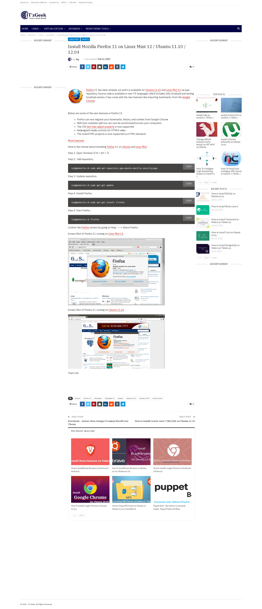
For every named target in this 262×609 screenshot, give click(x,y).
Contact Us (54, 2)
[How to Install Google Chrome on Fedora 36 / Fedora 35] (172, 451)
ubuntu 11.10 (131, 398)
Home (25, 28)
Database (74, 28)
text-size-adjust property (100, 126)
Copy (189, 166)
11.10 (153, 89)
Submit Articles (85, 2)
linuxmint (98, 398)
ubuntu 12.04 (144, 398)
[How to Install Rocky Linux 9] (202, 210)
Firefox (90, 89)
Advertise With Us (39, 2)
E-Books (72, 2)
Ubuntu (85, 39)
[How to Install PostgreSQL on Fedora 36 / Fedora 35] (202, 249)
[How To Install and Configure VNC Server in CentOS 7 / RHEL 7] (231, 158)
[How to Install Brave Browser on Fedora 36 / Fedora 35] (90, 451)
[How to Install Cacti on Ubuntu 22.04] (202, 236)
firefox (77, 398)
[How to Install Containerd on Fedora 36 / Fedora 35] (202, 223)
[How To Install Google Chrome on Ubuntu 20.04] (90, 489)
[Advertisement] (168, 15)
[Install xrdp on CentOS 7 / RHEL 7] (206, 105)
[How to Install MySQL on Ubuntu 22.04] (202, 197)
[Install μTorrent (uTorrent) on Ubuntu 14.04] (231, 129)
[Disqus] (131, 558)
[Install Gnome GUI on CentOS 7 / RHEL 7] (231, 105)
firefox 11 (87, 398)
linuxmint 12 (109, 398)
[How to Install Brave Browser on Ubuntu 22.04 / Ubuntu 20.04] (131, 451)
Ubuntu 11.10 (116, 309)
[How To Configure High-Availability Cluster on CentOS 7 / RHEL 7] (206, 158)
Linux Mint (74, 39)
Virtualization (53, 28)
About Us (24, 2)
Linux (35, 28)
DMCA (64, 2)
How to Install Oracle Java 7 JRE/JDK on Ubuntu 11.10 (165, 421)
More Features (76, 140)
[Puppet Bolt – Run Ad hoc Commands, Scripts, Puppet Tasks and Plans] (172, 489)
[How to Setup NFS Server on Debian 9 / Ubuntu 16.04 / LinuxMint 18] (131, 489)
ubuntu (120, 398)
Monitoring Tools (97, 28)
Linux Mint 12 (173, 89)
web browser (157, 398)
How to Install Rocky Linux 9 (224, 206)
